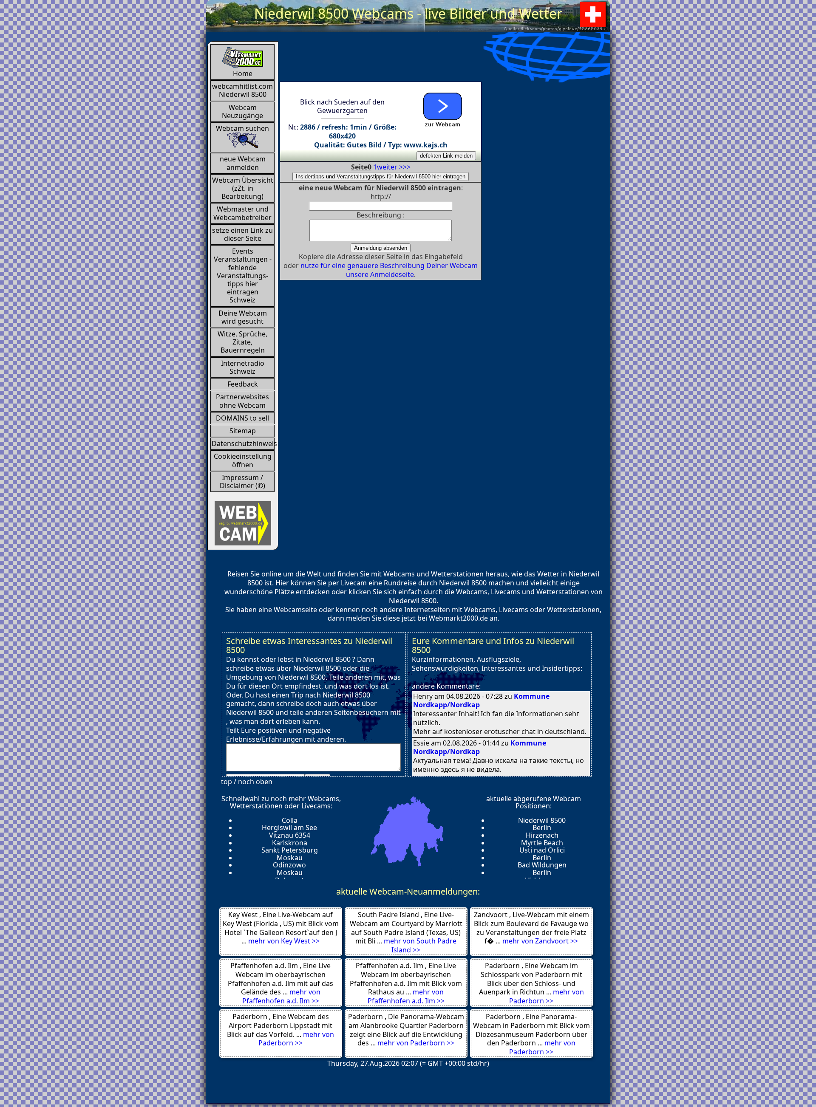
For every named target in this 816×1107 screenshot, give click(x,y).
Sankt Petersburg (289, 850)
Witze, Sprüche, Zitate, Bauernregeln (242, 342)
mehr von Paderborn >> (546, 996)
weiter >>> (394, 167)
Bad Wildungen (542, 865)
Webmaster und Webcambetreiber (242, 213)
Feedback (242, 384)
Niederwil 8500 (542, 820)
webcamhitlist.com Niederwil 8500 (242, 90)
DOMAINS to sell (242, 418)
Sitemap (243, 430)
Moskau (290, 857)
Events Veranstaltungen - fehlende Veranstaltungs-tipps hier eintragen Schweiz (243, 275)
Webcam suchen (242, 128)
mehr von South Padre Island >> (420, 945)
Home (242, 73)
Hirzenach (542, 835)
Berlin (542, 827)
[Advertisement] (434, 60)
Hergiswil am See (289, 827)
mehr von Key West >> (284, 941)
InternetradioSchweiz (242, 367)
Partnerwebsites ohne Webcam (242, 400)
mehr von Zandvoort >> (540, 941)
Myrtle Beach (542, 842)
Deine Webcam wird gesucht (242, 317)
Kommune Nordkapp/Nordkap (479, 747)
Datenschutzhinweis (243, 443)
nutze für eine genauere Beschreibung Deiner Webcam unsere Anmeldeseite (389, 270)
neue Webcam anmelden (243, 163)
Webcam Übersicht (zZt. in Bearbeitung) (242, 188)
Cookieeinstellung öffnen (243, 460)
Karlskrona (289, 842)
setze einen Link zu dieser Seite (242, 234)
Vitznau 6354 (289, 835)
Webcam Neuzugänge (242, 111)
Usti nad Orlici (542, 850)
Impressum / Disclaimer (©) (242, 481)
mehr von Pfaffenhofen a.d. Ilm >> (281, 996)
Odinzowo (289, 865)
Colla (290, 820)
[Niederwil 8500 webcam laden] (442, 108)
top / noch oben (246, 781)
